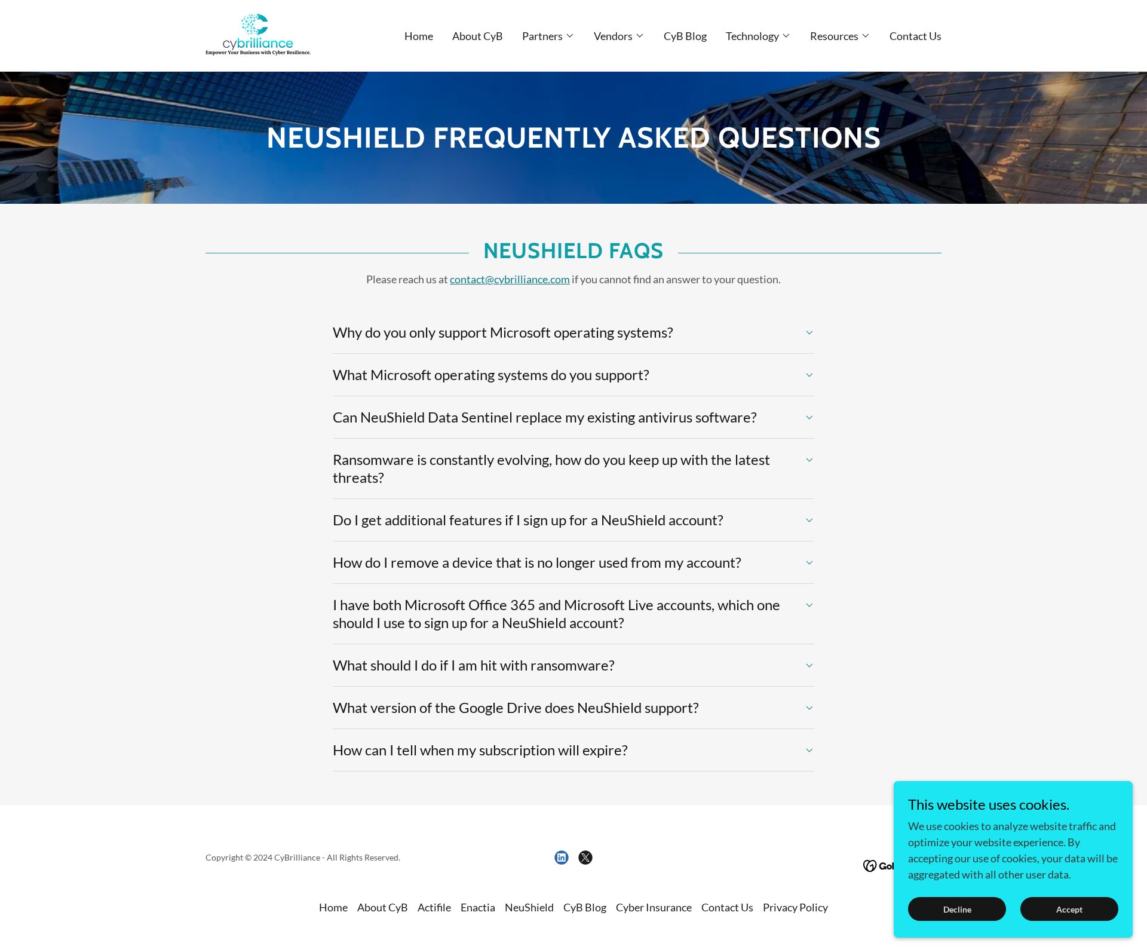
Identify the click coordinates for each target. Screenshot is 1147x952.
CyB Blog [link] (685, 35)
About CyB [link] (477, 35)
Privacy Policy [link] (795, 907)
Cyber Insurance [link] (654, 907)
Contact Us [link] (915, 35)
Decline (957, 909)
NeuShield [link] (529, 907)
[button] (548, 36)
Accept (1069, 909)
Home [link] (418, 35)
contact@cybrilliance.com (510, 279)
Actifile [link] (434, 907)
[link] (258, 34)
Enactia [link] (478, 907)
